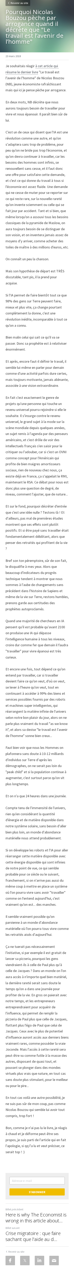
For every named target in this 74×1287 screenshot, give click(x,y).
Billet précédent (14, 1209)
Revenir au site (19, 3)
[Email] (54, 1260)
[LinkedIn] (39, 1260)
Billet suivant (13, 1228)
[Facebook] (10, 1260)
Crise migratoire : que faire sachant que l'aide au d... (33, 1236)
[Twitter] (25, 1260)
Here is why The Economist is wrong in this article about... (36, 1218)
